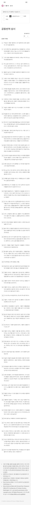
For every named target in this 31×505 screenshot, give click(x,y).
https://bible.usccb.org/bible (18, 494)
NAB (25, 16)
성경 (7, 16)
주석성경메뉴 (4, 2)
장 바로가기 (27, 33)
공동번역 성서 (16, 16)
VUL (7, 19)
